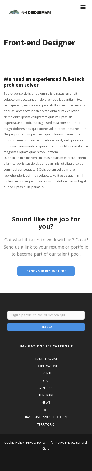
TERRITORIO (46, 424)
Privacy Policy (35, 442)
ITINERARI (46, 395)
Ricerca (46, 327)
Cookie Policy (14, 442)
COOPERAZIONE (46, 366)
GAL (46, 380)
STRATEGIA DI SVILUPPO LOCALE (46, 417)
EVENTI (46, 373)
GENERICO (46, 387)
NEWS (46, 402)
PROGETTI (46, 410)
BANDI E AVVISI (46, 358)
